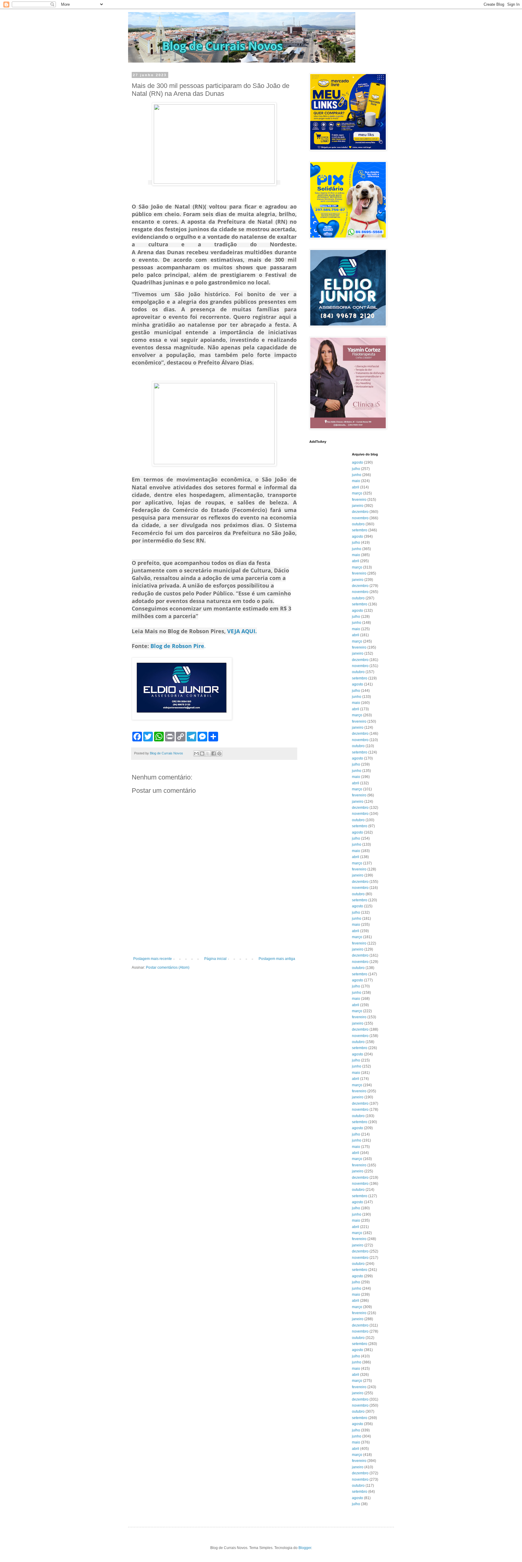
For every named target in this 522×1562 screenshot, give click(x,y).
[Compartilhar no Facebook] (214, 753)
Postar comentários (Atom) (167, 967)
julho (356, 469)
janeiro (357, 506)
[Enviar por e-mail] (196, 753)
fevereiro (359, 499)
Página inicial (215, 959)
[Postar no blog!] (202, 753)
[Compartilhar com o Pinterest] (219, 753)
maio (356, 481)
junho (356, 475)
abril (355, 487)
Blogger (304, 1548)
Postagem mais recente (152, 959)
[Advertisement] (214, 940)
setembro (359, 530)
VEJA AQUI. (241, 631)
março (357, 493)
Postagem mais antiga (277, 959)
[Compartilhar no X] (208, 753)
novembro (360, 518)
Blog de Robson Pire (177, 646)
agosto (357, 462)
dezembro (360, 512)
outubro (358, 524)
